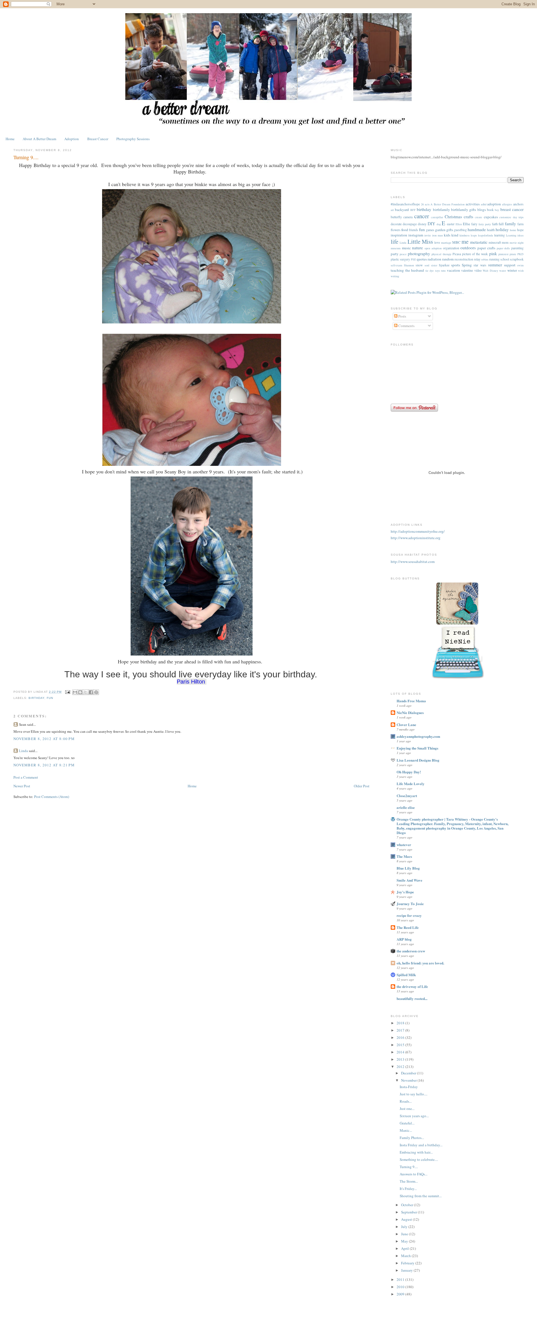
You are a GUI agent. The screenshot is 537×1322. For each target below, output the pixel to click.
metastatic (478, 242)
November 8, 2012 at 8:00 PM (44, 738)
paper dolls (503, 248)
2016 (401, 1037)
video (478, 270)
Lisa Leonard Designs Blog (418, 760)
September (409, 1212)
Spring (467, 264)
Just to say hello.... (413, 1093)
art (392, 210)
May (405, 1241)
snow (419, 265)
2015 (401, 1044)
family (510, 223)
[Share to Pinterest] (96, 692)
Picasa (457, 254)
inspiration (399, 235)
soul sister (431, 265)
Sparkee (444, 265)
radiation (434, 259)
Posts (401, 316)
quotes (422, 259)
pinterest (503, 254)
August (407, 1219)
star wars (480, 265)
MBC (456, 242)
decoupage (410, 224)
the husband (414, 270)
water (502, 271)
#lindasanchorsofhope (405, 204)
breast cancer (512, 209)
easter (450, 224)
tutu (443, 271)
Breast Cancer (97, 138)
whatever (404, 844)
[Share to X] (85, 692)
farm (520, 224)
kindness (465, 235)
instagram (415, 235)
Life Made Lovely (411, 783)
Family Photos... (412, 1137)
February (408, 1262)
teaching (397, 270)
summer (495, 264)
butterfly (396, 217)
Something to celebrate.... (419, 1159)
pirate (513, 254)
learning (499, 235)
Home (10, 138)
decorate (396, 224)
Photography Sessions (133, 138)
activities (473, 203)
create (478, 217)
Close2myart (407, 795)
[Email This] (75, 692)
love (437, 242)
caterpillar (437, 217)
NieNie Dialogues (410, 712)
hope (520, 230)
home (513, 230)
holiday (502, 229)
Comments (405, 325)
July (404, 1226)
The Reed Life (408, 927)
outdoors (468, 247)
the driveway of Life (412, 986)
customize (505, 217)
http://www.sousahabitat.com (413, 561)
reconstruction (463, 259)
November (409, 1080)
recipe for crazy (409, 915)
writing (395, 276)
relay (477, 259)
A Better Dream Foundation (447, 204)
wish (521, 271)
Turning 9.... (409, 1166)
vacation (453, 270)
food (404, 229)
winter (512, 270)
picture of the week (475, 254)
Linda (23, 750)
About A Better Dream (39, 138)
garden (440, 229)
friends (413, 230)
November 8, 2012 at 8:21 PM (44, 764)
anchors (518, 204)
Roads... (406, 1101)
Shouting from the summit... (421, 1195)
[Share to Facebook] (91, 692)
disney (422, 224)
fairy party (485, 224)
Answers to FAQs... (413, 1174)
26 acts (425, 204)
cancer (421, 216)
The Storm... (409, 1181)
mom (505, 242)
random (448, 259)
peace (403, 254)
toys (437, 271)
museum (396, 248)
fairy (474, 224)
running (494, 259)
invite (427, 235)
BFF (413, 210)
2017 (401, 1030)
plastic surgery (400, 259)
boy (497, 210)
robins (484, 259)
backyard (402, 209)
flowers (396, 230)
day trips (518, 217)
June (405, 1233)
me (464, 241)
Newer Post (21, 785)
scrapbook (517, 259)
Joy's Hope (405, 891)
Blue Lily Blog (408, 868)
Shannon (409, 265)
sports (455, 264)
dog (439, 224)
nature (417, 247)
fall (501, 223)
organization (451, 248)
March (406, 1255)
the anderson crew (411, 951)
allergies (507, 204)
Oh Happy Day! (409, 771)
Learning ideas (515, 235)
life (394, 241)
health (491, 230)
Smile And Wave (409, 880)
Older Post (361, 785)
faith (495, 224)
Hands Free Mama (411, 700)
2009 (401, 1294)
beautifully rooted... (412, 998)
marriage (446, 243)
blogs (481, 209)
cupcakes (491, 216)
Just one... (407, 1108)
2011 (401, 1279)
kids (447, 235)
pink (493, 253)
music (406, 247)
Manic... (406, 1130)
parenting (517, 248)
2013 (401, 1059)
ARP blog (404, 939)
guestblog (460, 230)
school (504, 259)
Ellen (459, 224)
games (430, 230)
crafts (468, 216)
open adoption (433, 248)
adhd (483, 204)
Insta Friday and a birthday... (421, 1144)
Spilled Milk (406, 974)
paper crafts (486, 247)
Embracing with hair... (416, 1152)
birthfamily (441, 209)
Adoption (71, 138)
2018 (401, 1022)
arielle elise (406, 807)
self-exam (396, 265)
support (509, 264)
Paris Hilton (191, 681)
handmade (477, 229)
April (405, 1248)
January (407, 1270)
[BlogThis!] (80, 692)
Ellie (466, 223)
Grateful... (407, 1123)
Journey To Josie (410, 903)
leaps (474, 235)
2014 (401, 1052)
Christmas (453, 216)
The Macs (404, 856)
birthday (36, 697)
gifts (449, 229)
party (395, 253)
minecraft (495, 242)
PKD (520, 254)
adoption (494, 203)
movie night (517, 243)
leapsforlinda (485, 235)
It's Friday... (408, 1188)
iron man (437, 235)
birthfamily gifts (463, 209)
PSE (413, 259)
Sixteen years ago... (414, 1115)
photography (419, 253)
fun (50, 697)
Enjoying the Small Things (417, 748)
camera (408, 217)
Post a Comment (25, 777)
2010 (401, 1286)
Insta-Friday (409, 1086)
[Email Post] (67, 691)
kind (454, 235)
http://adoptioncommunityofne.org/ (418, 531)
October (407, 1204)
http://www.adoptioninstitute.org (416, 537)
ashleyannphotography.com (418, 736)
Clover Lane (406, 724)
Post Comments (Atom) (51, 796)
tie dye (429, 271)
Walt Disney (490, 271)
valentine (467, 270)
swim (520, 265)
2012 (401, 1066)
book (490, 210)
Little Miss (420, 241)
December (409, 1073)
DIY (431, 223)
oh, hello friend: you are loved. (420, 963)
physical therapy (441, 254)
